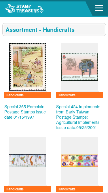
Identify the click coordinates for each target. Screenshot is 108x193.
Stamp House (36, 9)
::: (4, 19)
